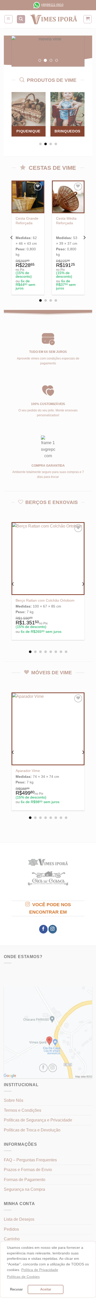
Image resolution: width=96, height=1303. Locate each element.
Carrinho (12, 1239)
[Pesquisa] (21, 19)
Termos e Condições (22, 1110)
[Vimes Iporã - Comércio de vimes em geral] (53, 19)
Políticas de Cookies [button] (23, 1277)
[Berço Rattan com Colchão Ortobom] (48, 558)
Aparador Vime (28, 771)
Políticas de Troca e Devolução (32, 1130)
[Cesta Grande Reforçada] (28, 196)
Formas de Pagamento (24, 1179)
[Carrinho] (87, 19)
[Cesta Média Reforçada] (68, 196)
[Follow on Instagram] (52, 929)
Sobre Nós (13, 1100)
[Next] (83, 115)
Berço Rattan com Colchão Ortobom (45, 600)
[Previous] (13, 115)
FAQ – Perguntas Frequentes (30, 1160)
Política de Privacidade (39, 1270)
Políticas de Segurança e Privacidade (38, 1120)
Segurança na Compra (24, 1189)
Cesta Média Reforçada (66, 221)
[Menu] (8, 19)
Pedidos (11, 1229)
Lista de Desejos (19, 1219)
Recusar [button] (16, 1289)
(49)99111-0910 (52, 5)
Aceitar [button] (45, 1289)
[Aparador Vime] (48, 729)
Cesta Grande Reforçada (27, 221)
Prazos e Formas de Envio (28, 1169)
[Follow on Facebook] (43, 929)
